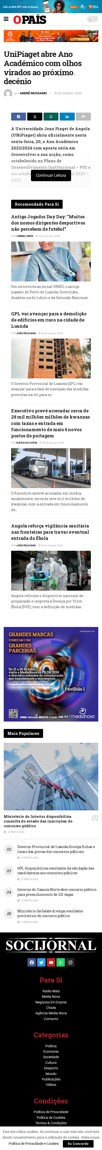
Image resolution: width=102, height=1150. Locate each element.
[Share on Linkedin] (67, 117)
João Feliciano (26, 333)
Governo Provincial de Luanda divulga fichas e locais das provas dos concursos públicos (56, 849)
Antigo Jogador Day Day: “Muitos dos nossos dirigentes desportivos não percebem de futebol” (48, 223)
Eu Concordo (78, 1144)
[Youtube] (51, 962)
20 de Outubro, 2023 (68, 93)
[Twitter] (41, 962)
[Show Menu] (6, 19)
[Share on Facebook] (18, 117)
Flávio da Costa (26, 442)
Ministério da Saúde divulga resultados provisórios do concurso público (50, 913)
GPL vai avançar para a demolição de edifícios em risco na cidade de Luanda (48, 320)
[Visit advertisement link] (51, 40)
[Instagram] (70, 962)
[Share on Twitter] (34, 117)
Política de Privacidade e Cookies (34, 1144)
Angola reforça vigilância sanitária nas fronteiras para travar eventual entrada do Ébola (50, 532)
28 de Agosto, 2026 (49, 236)
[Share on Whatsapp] (51, 117)
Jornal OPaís (24, 236)
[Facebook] (31, 962)
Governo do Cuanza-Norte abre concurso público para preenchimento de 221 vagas (56, 892)
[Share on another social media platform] (83, 117)
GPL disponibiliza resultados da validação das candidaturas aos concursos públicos (55, 870)
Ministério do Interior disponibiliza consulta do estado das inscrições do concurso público (38, 821)
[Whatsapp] (60, 962)
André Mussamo (33, 93)
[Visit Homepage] (29, 19)
